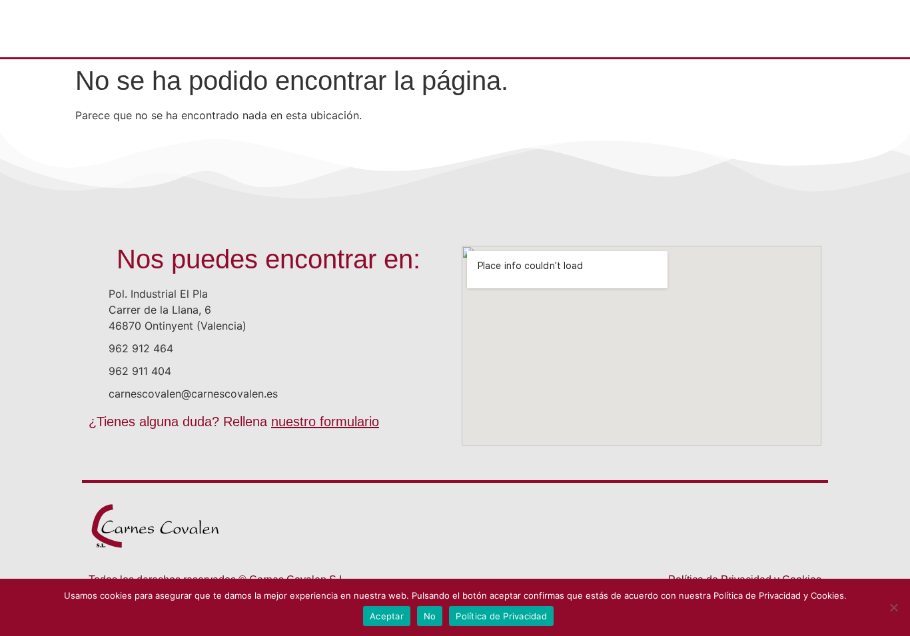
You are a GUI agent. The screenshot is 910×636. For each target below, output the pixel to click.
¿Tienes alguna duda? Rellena (234, 421)
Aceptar (387, 616)
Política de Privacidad (501, 616)
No (430, 616)
